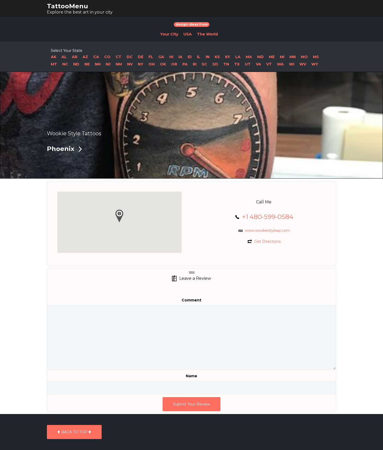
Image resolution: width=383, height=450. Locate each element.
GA (161, 56)
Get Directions (267, 241)
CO (107, 56)
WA (280, 64)
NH (98, 64)
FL (151, 56)
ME (272, 56)
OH (152, 64)
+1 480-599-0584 (267, 217)
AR (74, 56)
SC (204, 64)
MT (54, 64)
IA (180, 56)
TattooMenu (67, 6)
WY (314, 64)
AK (53, 56)
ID (190, 56)
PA (185, 64)
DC (130, 56)
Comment (191, 300)
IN (207, 56)
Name (191, 376)
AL (64, 56)
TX (237, 64)
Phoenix (60, 149)
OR (174, 64)
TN (226, 64)
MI (282, 56)
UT (248, 64)
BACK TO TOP (74, 432)
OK (163, 64)
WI (291, 64)
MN (292, 56)
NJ (108, 64)
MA (249, 56)
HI (171, 56)
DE (140, 56)
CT (118, 56)
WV (302, 64)
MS (316, 56)
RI (194, 64)
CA (96, 56)
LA (237, 56)
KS (217, 56)
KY (227, 56)
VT (269, 64)
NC (65, 64)
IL (198, 56)
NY (140, 64)
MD (260, 56)
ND (76, 64)
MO (304, 56)
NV (130, 64)
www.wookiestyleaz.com (267, 230)
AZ (85, 56)
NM (119, 64)
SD (215, 64)
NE (87, 64)
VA (258, 64)
